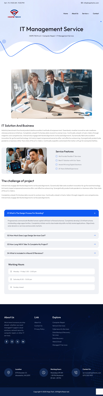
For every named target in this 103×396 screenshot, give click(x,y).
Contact (96, 13)
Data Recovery (58, 338)
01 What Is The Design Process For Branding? (25, 213)
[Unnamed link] (12, 341)
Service (85, 13)
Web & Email (57, 342)
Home (65, 13)
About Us (75, 13)
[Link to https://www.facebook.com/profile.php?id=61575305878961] (6, 341)
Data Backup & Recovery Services (61, 333)
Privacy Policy (39, 329)
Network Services (59, 326)
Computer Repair (59, 322)
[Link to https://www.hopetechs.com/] (14, 13)
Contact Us (38, 326)
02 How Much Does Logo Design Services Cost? (26, 235)
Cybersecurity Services (61, 329)
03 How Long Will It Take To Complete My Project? (27, 244)
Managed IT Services (60, 345)
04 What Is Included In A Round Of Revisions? (25, 253)
